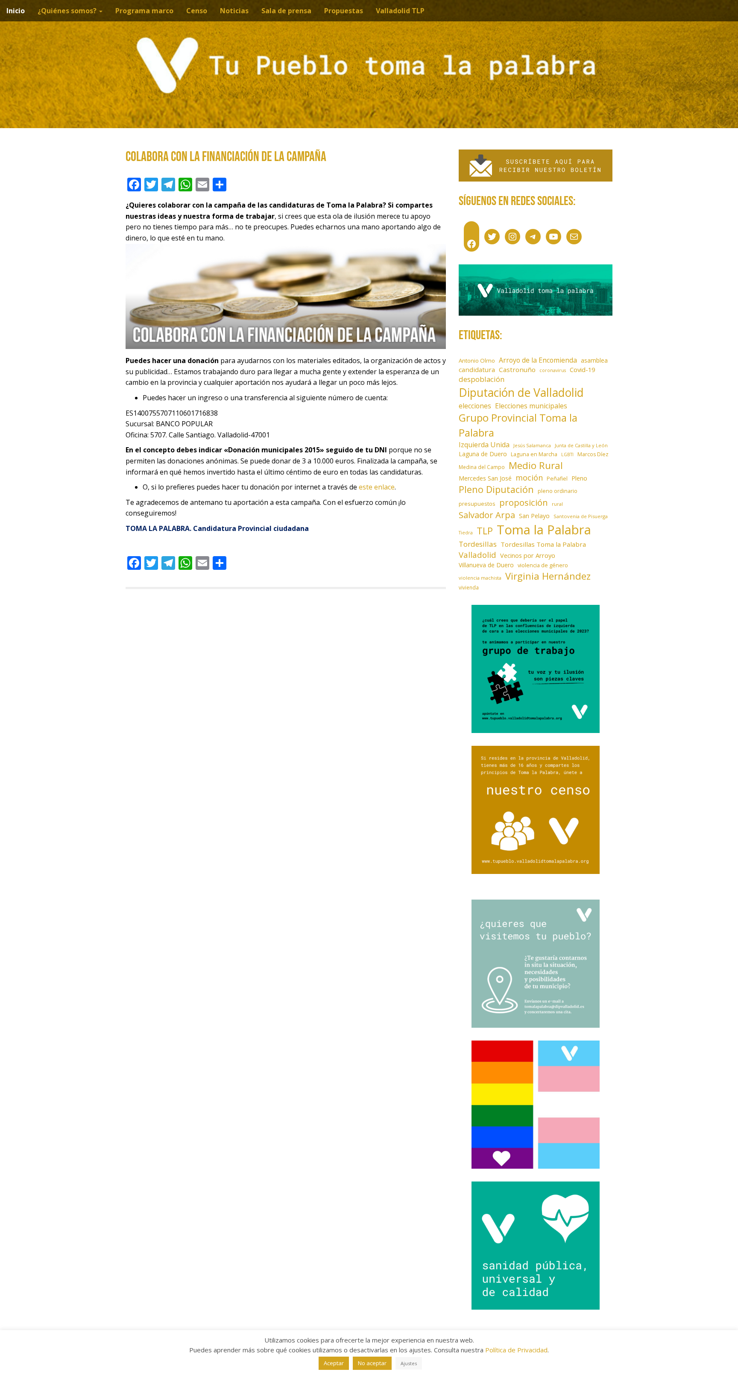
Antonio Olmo (477, 360)
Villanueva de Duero (486, 565)
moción (529, 477)
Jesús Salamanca (532, 445)
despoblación (482, 379)
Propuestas (343, 10)
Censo (196, 10)
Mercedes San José (485, 478)
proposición (523, 502)
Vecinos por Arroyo (527, 555)
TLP (485, 531)
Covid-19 (582, 369)
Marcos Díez (593, 454)
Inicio (15, 10)
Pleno (579, 478)
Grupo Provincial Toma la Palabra (518, 424)
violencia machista (480, 578)
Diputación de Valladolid (521, 392)
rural (557, 504)
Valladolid (477, 554)
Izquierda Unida (484, 444)
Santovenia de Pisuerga (581, 516)
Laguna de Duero (483, 454)
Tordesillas (478, 544)
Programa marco (144, 10)
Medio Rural (536, 465)
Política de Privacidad (516, 1350)
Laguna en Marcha (534, 454)
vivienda (469, 587)
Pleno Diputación (496, 489)
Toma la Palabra (544, 529)
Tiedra (466, 533)
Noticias (234, 10)
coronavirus (552, 370)
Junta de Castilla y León (581, 445)
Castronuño (517, 369)
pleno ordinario (557, 491)
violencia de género (543, 565)
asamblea (594, 360)
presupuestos (477, 503)
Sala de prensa (286, 10)
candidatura (477, 369)
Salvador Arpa (487, 515)
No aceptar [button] (372, 1363)
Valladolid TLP (400, 10)
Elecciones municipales (531, 405)
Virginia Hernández (548, 575)
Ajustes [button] (409, 1363)
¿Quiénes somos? (68, 10)
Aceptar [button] (334, 1363)
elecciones (475, 405)
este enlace (377, 487)
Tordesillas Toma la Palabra (543, 544)
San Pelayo (534, 516)
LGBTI (567, 454)
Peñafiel (557, 478)
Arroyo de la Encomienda (538, 360)
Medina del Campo (482, 466)
